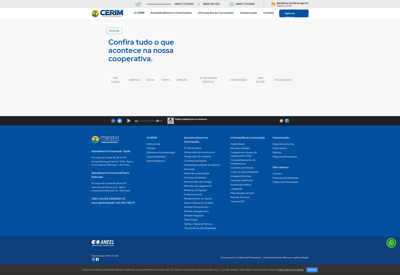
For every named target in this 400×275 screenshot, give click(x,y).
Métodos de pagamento (198, 186)
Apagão (182, 80)
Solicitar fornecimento (196, 207)
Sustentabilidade (156, 156)
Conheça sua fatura (195, 160)
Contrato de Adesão (242, 167)
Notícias (277, 152)
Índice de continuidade (197, 173)
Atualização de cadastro (197, 156)
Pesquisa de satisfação (285, 177)
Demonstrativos (156, 160)
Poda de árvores (193, 194)
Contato (268, 13)
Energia (134, 80)
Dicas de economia (283, 144)
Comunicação (248, 13)
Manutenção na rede (242, 193)
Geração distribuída (241, 180)
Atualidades (283, 80)
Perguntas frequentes (285, 156)
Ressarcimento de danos (198, 198)
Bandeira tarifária (240, 148)
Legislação (236, 188)
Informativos (280, 148)
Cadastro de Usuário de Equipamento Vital (243, 154)
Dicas (151, 80)
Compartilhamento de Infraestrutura (242, 161)
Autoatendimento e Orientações (171, 13)
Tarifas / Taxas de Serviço (198, 224)
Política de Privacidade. (290, 269)
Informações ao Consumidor (216, 13)
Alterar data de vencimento (199, 152)
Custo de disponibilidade (244, 172)
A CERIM (139, 13)
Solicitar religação (194, 215)
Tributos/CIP (237, 201)
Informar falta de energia (198, 181)
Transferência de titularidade (200, 228)
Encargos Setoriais (240, 176)
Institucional (153, 144)
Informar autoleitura (195, 177)
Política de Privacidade (285, 182)
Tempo (165, 80)
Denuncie (189, 169)
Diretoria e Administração (161, 152)
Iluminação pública (240, 184)
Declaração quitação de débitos (202, 165)
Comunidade (238, 80)
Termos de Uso (228, 257)
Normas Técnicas (239, 197)
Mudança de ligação (195, 190)
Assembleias (237, 144)
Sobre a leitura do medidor (199, 202)
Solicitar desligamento (196, 211)
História (151, 148)
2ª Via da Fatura (192, 148)
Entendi (312, 269)
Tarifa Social (190, 219)
